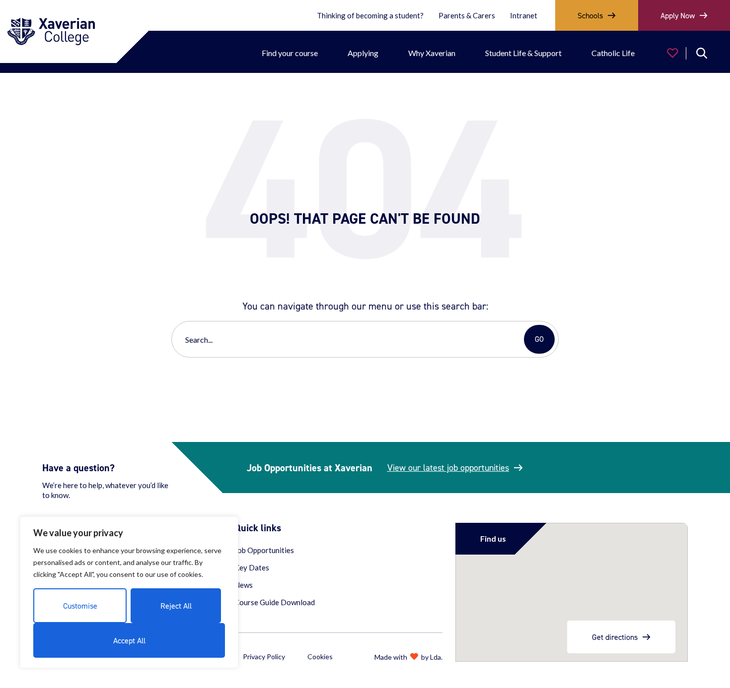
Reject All (176, 606)
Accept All (129, 640)
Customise (80, 606)
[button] (671, 53)
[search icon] (701, 53)
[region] (129, 592)
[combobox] (349, 339)
